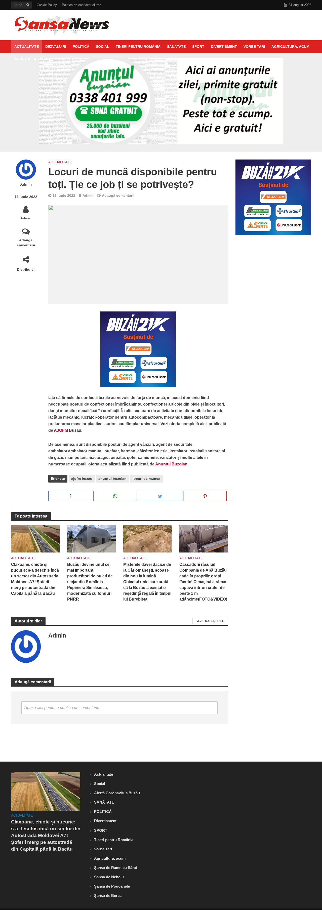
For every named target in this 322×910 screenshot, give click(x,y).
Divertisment (224, 47)
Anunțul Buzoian (171, 464)
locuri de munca (146, 479)
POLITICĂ (81, 47)
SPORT (198, 47)
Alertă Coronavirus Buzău (117, 793)
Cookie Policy (47, 5)
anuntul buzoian (112, 479)
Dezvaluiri (55, 47)
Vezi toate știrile (210, 620)
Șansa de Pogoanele (112, 886)
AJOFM (61, 430)
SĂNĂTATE (176, 47)
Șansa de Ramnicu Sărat (115, 867)
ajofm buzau (81, 479)
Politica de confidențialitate (81, 5)
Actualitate (26, 47)
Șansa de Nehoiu (109, 877)
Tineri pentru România (138, 47)
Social (102, 47)
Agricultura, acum (290, 47)
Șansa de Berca (108, 895)
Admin (26, 184)
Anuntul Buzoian (31, 59)
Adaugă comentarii (26, 242)
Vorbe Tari (254, 47)
